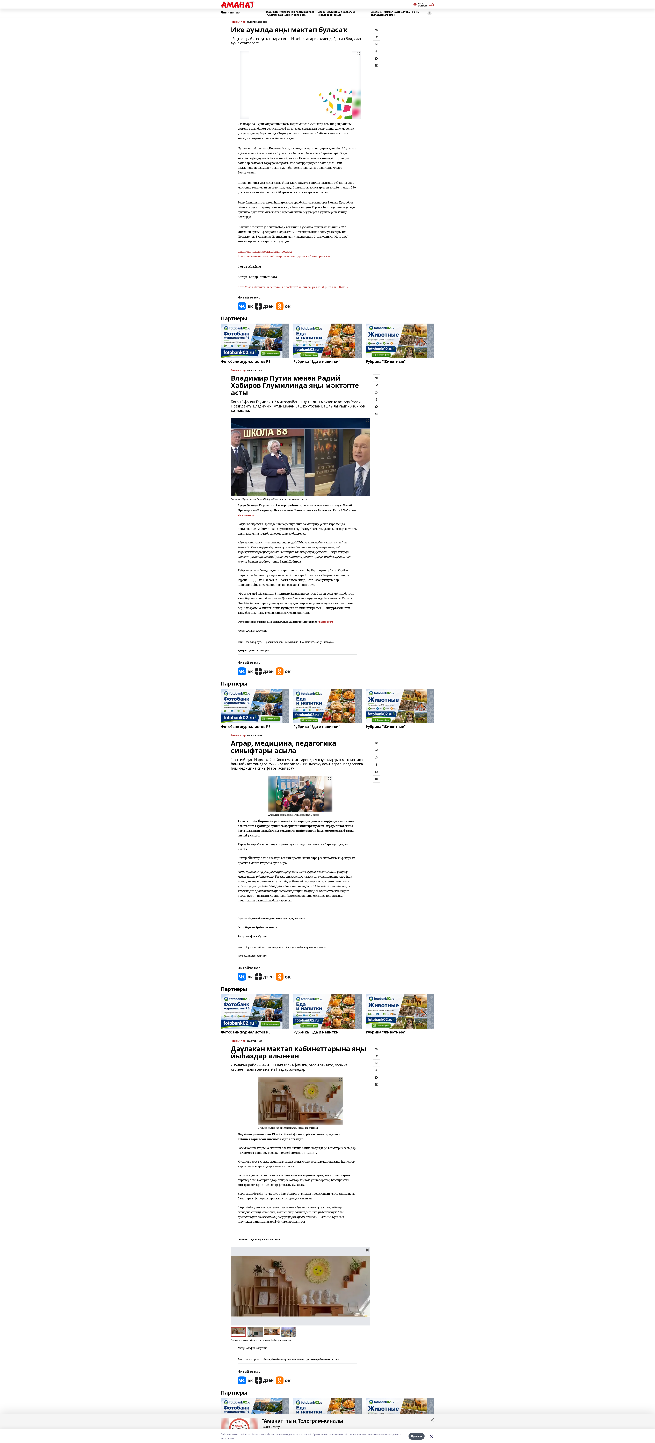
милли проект (275, 947)
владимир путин (254, 642)
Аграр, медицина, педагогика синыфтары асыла (336, 13)
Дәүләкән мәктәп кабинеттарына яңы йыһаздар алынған (395, 13)
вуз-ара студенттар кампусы (253, 650)
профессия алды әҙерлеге (252, 955)
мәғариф (329, 642)
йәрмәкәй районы (255, 947)
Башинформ (326, 621)
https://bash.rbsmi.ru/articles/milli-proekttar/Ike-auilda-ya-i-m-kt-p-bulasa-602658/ (293, 287)
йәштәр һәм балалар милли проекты (306, 947)
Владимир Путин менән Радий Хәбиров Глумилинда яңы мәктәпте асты (290, 13)
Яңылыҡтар (230, 12)
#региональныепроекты (255, 256)
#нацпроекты (282, 251)
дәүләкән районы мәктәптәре (323, 1359)
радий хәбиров (274, 642)
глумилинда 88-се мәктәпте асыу (303, 642)
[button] (366, 1286)
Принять (416, 1436)
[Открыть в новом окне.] (245, 306)
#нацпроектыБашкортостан (310, 256)
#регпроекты (281, 256)
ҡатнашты (246, 515)
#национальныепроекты (255, 251)
